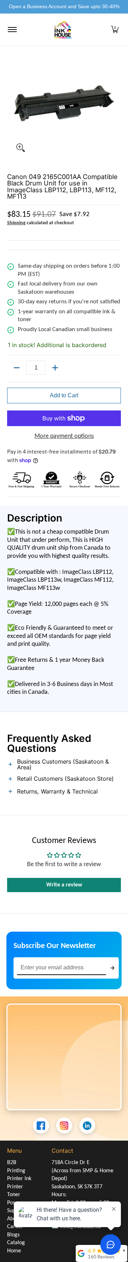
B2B (11, 1163)
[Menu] (12, 30)
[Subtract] (16, 367)
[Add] (55, 367)
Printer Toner (15, 1191)
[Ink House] (63, 29)
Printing (16, 1171)
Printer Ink (19, 1179)
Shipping (16, 223)
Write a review (64, 885)
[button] (115, 30)
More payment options (64, 436)
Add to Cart (64, 395)
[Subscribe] (112, 968)
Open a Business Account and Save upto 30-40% (64, 6)
